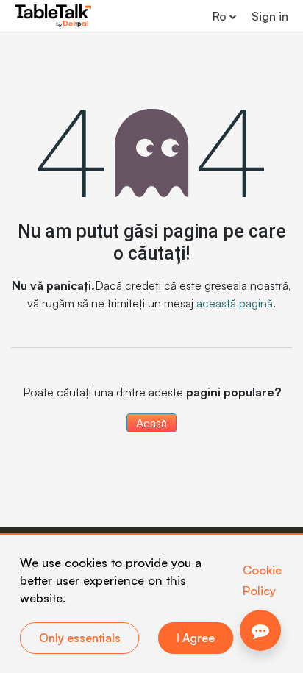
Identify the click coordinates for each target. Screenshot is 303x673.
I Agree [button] (196, 637)
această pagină (234, 303)
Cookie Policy (262, 580)
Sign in (270, 16)
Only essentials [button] (80, 637)
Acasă (151, 423)
